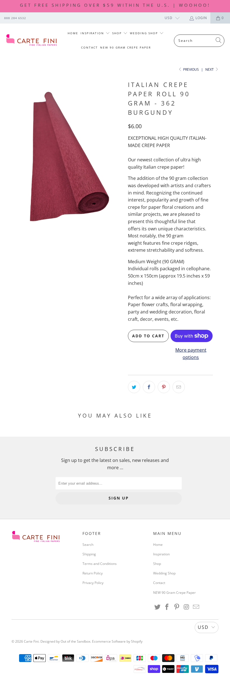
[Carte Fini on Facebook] (167, 607)
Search (87, 544)
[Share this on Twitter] (134, 387)
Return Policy (92, 573)
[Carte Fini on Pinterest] (177, 607)
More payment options (190, 353)
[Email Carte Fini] (196, 607)
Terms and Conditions (99, 563)
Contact (89, 47)
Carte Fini (31, 641)
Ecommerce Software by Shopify (117, 641)
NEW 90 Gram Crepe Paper (125, 47)
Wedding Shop (144, 33)
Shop (117, 33)
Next (210, 69)
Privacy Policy (93, 582)
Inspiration (93, 33)
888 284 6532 (15, 18)
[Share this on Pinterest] (164, 387)
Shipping (89, 554)
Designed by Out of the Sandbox (65, 641)
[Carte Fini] (32, 40)
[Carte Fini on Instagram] (186, 607)
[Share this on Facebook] (149, 387)
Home (73, 33)
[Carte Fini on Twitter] (157, 607)
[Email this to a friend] (179, 387)
